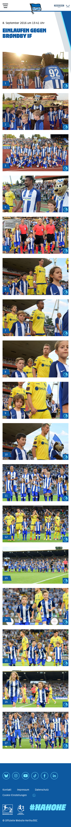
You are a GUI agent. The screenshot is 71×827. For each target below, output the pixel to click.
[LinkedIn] (54, 777)
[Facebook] (44, 777)
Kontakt (7, 789)
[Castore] (68, 5)
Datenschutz (42, 789)
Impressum (23, 789)
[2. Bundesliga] (8, 810)
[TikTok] (35, 777)
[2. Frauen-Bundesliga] (21, 810)
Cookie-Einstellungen (15, 795)
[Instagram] (15, 777)
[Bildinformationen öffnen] (65, 86)
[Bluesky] (6, 777)
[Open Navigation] (5, 6)
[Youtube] (25, 777)
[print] (34, 795)
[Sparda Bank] (59, 5)
